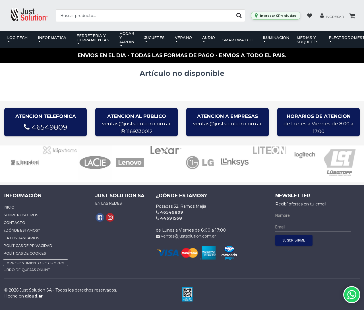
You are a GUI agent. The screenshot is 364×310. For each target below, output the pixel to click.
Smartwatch (237, 40)
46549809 (48, 127)
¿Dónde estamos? (22, 230)
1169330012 (138, 131)
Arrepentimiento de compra (35, 263)
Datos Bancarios (21, 238)
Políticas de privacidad (28, 246)
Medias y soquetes (307, 39)
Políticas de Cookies (25, 253)
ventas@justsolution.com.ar (136, 123)
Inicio (9, 207)
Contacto (14, 222)
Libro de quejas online (27, 270)
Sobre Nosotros (21, 215)
